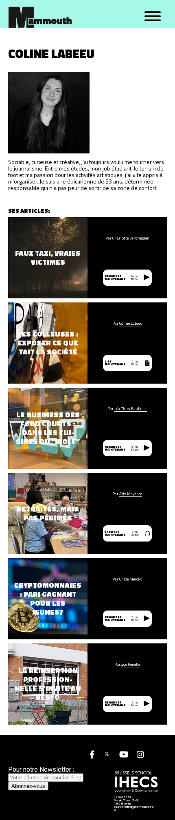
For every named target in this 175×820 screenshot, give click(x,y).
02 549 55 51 (122, 797)
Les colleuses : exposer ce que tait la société (48, 343)
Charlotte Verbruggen (130, 238)
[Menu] (152, 16)
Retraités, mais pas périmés (48, 513)
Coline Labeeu (130, 323)
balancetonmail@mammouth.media (133, 808)
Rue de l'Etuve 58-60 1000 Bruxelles (126, 802)
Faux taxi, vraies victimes (48, 258)
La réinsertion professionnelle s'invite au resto (48, 684)
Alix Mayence (130, 494)
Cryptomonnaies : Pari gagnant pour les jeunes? (47, 599)
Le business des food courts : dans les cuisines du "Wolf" (48, 428)
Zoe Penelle (130, 664)
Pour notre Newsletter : (41, 769)
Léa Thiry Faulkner (130, 408)
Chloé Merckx (130, 579)
